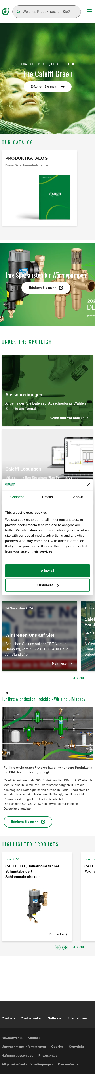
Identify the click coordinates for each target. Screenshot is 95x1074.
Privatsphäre (47, 1055)
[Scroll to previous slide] (58, 947)
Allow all (47, 570)
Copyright (76, 1046)
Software (54, 1018)
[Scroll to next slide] (65, 947)
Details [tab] (47, 497)
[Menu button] (89, 12)
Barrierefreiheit (69, 1064)
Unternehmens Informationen (24, 1046)
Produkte (8, 1018)
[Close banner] (88, 484)
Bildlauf (78, 678)
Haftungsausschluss (17, 1055)
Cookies (57, 1046)
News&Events (12, 1037)
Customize (45, 585)
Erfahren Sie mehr (44, 86)
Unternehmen (76, 1018)
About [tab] (78, 497)
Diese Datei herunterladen (25, 165)
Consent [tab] (17, 497)
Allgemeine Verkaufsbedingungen (27, 1064)
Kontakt (34, 1037)
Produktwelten (32, 1018)
